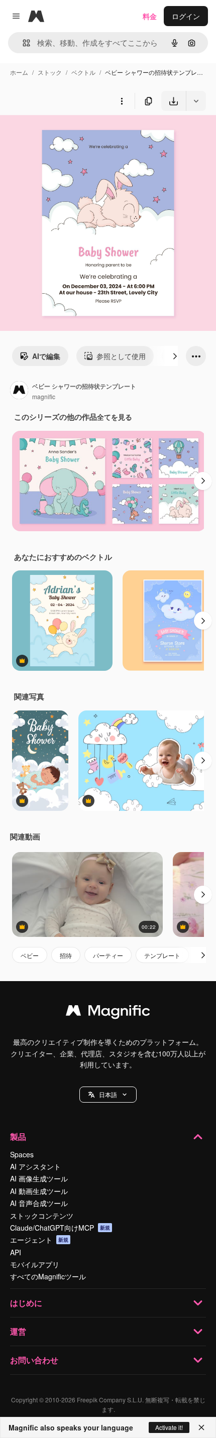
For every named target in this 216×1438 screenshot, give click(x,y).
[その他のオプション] (122, 101)
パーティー (108, 955)
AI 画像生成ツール (39, 1178)
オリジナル (69, 134)
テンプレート (162, 955)
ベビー (30, 955)
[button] (108, 1095)
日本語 (108, 1094)
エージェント (39, 1240)
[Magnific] (108, 1012)
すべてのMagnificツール (48, 1276)
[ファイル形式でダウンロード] (196, 101)
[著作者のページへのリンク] (19, 391)
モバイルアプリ (34, 1264)
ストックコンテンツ (41, 1216)
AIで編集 (46, 356)
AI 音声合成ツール (39, 1203)
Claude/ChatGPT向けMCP (60, 1228)
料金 (150, 16)
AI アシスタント (35, 1166)
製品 (18, 1136)
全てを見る (114, 417)
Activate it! (169, 1427)
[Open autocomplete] (22, 43)
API (15, 1252)
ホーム (19, 72)
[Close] (201, 1427)
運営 (18, 1331)
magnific (43, 396)
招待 (66, 955)
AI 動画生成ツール (39, 1191)
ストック (50, 72)
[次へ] (175, 356)
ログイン (186, 16)
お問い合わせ (34, 1360)
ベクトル (83, 72)
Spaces (22, 1154)
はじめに (26, 1302)
